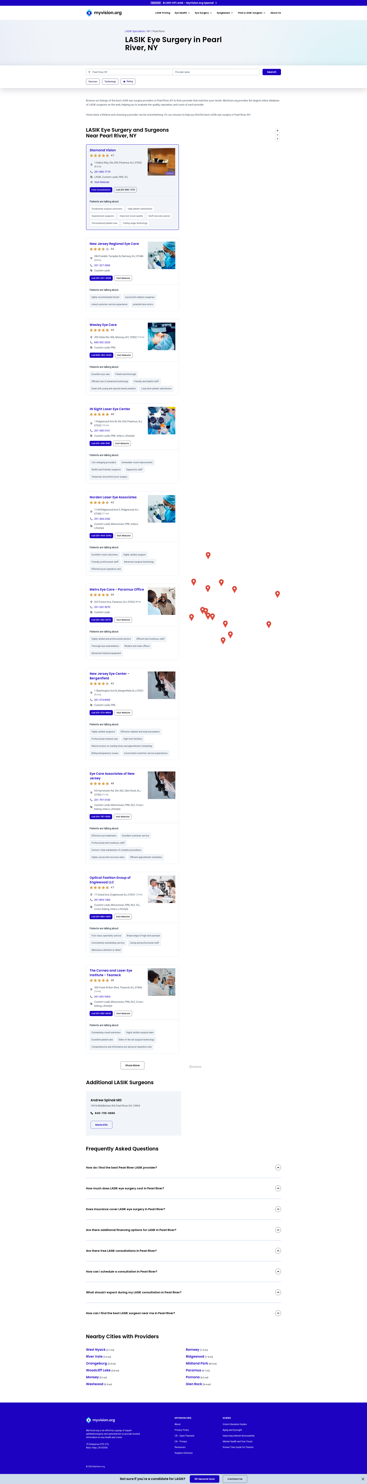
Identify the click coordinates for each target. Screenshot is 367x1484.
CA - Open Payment (184, 1435)
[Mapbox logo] (195, 1066)
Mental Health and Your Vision (237, 1441)
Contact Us (235, 1479)
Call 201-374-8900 (101, 712)
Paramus (198, 1370)
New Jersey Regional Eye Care (114, 244)
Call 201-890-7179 (125, 189)
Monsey (96, 1377)
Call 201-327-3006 (101, 278)
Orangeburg (101, 1363)
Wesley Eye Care (103, 325)
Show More (132, 1065)
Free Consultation (101, 189)
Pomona (197, 1377)
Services (92, 81)
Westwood (99, 1384)
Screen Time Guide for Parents (238, 1447)
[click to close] (363, 1479)
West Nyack (100, 1349)
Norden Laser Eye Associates (113, 497)
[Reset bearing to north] (277, 139)
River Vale (98, 1356)
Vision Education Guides (235, 1424)
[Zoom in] (277, 131)
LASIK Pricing (162, 12)
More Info (103, 1125)
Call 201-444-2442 (101, 535)
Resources (180, 1447)
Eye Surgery (202, 12)
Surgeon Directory (184, 1453)
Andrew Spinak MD (106, 1100)
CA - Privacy (181, 1441)
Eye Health (181, 12)
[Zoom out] (277, 135)
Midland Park (201, 1363)
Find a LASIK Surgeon (250, 12)
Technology (110, 81)
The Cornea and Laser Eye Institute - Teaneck (111, 972)
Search (271, 72)
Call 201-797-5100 (100, 816)
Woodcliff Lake (102, 1370)
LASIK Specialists (135, 31)
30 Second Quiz (204, 1479)
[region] (234, 598)
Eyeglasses (223, 12)
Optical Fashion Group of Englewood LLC (110, 880)
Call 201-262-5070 (101, 619)
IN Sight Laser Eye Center (110, 409)
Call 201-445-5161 (100, 443)
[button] (221, 582)
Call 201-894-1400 (101, 916)
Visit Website (123, 278)
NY (149, 31)
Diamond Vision (103, 150)
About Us (275, 12)
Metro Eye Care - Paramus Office (117, 589)
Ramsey (197, 1349)
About (177, 1424)
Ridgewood (199, 1356)
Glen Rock (198, 1384)
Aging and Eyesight (232, 1430)
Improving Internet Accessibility (239, 1435)
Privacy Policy (182, 1430)
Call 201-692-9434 (101, 1013)
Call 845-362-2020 (101, 355)
